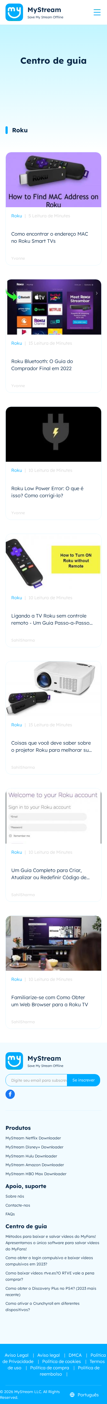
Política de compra (49, 1367)
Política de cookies (61, 1361)
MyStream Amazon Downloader (34, 1164)
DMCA (75, 1355)
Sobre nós (14, 1196)
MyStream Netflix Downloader (33, 1138)
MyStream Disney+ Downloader (34, 1147)
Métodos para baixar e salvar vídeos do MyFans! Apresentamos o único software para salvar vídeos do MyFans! (52, 1242)
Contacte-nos (17, 1205)
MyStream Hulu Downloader (31, 1156)
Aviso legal (48, 1355)
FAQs (10, 1214)
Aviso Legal (17, 1355)
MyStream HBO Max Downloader (35, 1173)
